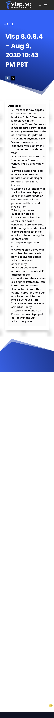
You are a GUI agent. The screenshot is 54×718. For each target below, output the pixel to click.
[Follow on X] (13, 78)
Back (10, 24)
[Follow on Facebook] (7, 78)
